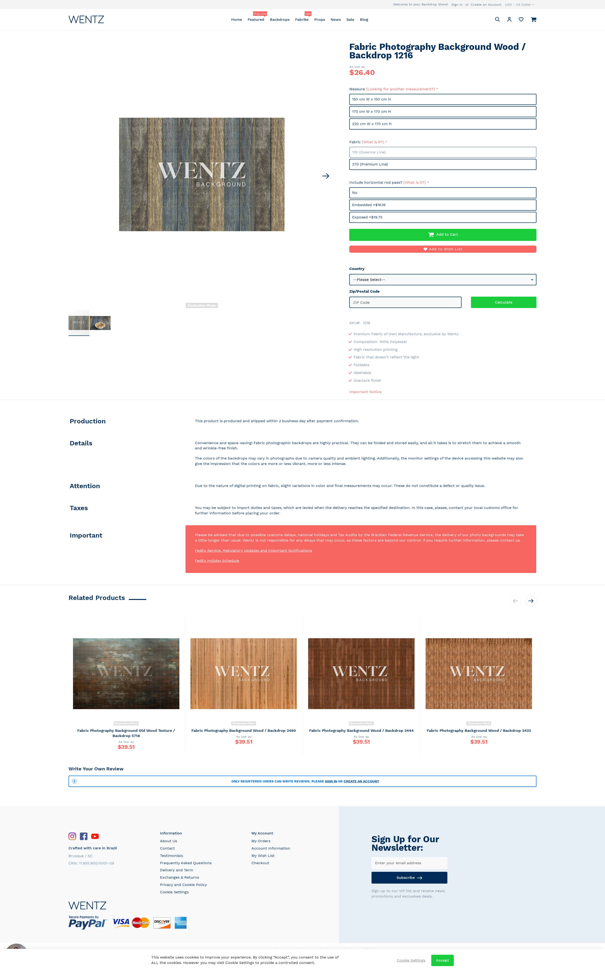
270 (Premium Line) (370, 164)
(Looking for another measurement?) (400, 89)
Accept (442, 960)
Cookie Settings (174, 892)
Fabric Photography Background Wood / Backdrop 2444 (361, 730)
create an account (361, 781)
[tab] (127, 422)
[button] (519, 4)
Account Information (270, 848)
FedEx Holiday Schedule (217, 560)
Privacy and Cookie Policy (183, 884)
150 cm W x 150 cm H (371, 99)
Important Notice (365, 392)
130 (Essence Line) (369, 152)
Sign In (457, 4)
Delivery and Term (176, 870)
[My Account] (509, 20)
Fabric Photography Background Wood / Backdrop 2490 (243, 730)
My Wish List (263, 855)
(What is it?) (373, 142)
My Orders (260, 841)
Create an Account (486, 4)
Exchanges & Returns (179, 877)
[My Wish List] (521, 20)
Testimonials (171, 855)
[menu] (299, 19)
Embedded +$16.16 (369, 205)
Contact (167, 848)
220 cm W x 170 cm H (372, 124)
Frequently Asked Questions (186, 863)
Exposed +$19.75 (367, 217)
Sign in (331, 781)
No (354, 192)
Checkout (260, 863)
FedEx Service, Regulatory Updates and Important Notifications (253, 550)
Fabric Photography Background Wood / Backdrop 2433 (479, 730)
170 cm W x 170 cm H (371, 111)
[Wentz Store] (86, 19)
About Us (168, 841)
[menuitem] (236, 19)
